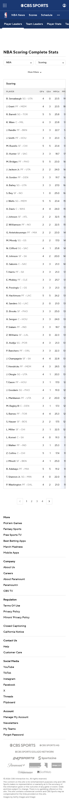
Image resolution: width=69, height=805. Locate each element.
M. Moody (11, 240)
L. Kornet (11, 437)
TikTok (7, 673)
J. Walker (11, 445)
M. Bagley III (12, 406)
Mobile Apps (11, 552)
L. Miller (10, 429)
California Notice (13, 632)
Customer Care (12, 652)
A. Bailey (11, 185)
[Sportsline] (47, 757)
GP (41, 91)
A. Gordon (11, 177)
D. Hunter (11, 153)
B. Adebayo (12, 469)
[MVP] (57, 764)
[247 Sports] (23, 757)
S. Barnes (11, 413)
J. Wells (10, 201)
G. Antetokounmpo (16, 232)
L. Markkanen (13, 398)
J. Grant (10, 106)
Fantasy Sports (12, 529)
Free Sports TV (12, 535)
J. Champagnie (14, 358)
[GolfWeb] (44, 772)
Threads (8, 696)
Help (6, 646)
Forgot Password (13, 734)
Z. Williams (12, 335)
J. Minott (11, 461)
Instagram (9, 679)
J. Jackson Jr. (13, 169)
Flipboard (9, 702)
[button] (5, 5)
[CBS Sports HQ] (49, 745)
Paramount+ (10, 585)
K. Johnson (12, 256)
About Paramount (14, 579)
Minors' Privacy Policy (16, 617)
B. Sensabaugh (14, 98)
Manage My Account (15, 717)
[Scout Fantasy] (25, 772)
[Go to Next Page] (49, 501)
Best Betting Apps (14, 541)
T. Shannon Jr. (13, 476)
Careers (8, 573)
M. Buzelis (11, 146)
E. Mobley (11, 279)
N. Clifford (11, 248)
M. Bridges (12, 161)
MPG (55, 91)
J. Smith (10, 138)
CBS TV (8, 591)
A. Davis (10, 209)
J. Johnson (11, 216)
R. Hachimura (13, 295)
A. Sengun (11, 319)
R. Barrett (11, 114)
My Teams (9, 729)
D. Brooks (11, 311)
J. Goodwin (12, 390)
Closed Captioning (14, 626)
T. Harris (10, 272)
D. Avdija (11, 342)
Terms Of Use (11, 605)
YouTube (8, 667)
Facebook (9, 684)
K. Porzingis (12, 287)
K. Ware (10, 122)
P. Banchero (12, 350)
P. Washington (13, 484)
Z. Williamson (13, 224)
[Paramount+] (16, 764)
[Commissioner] (38, 764)
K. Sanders (11, 303)
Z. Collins (11, 453)
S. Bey (9, 193)
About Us (9, 567)
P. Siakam (11, 327)
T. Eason (10, 382)
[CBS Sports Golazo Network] (34, 751)
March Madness (13, 547)
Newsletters (10, 723)
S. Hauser (11, 421)
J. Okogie (11, 374)
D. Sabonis (11, 264)
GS (48, 91)
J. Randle (11, 130)
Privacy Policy (11, 611)
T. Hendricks (12, 366)
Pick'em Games (12, 523)
